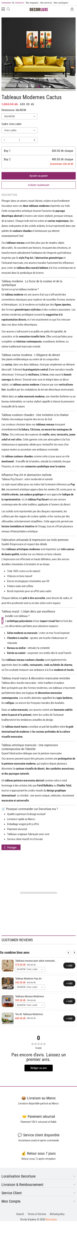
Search (20, 1214)
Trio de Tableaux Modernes (29, 1014)
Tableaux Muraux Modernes (29, 996)
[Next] (74, 952)
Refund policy (57, 1214)
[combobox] (30, 969)
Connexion (6, 2)
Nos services (46, 2)
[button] (3, 9)
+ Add (69, 965)
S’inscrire (18, 2)
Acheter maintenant (38, 185)
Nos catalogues (61, 2)
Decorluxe (51, 1219)
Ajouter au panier (38, 175)
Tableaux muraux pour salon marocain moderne (35, 960)
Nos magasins (32, 2)
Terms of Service (37, 1214)
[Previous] (68, 952)
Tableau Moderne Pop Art (28, 978)
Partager (12, 847)
